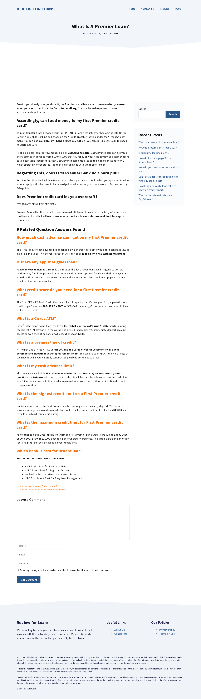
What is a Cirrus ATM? (36, 318)
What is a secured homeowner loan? (158, 142)
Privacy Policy (167, 629)
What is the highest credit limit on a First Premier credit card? (69, 396)
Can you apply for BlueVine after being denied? (43, 489)
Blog (178, 8)
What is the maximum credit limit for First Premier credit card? (70, 425)
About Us (119, 629)
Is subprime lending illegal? (153, 153)
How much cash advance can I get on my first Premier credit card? (72, 240)
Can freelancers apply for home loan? (38, 486)
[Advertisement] (100, 71)
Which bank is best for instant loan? (50, 451)
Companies (147, 8)
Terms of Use (167, 633)
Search (142, 108)
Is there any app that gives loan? (47, 262)
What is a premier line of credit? (46, 342)
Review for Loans (36, 9)
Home (132, 8)
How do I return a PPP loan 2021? (157, 147)
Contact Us (120, 633)
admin (114, 33)
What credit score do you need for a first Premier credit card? (68, 292)
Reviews (165, 8)
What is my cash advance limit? (45, 365)
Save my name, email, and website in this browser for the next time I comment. (65, 570)
